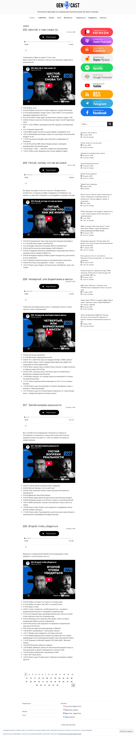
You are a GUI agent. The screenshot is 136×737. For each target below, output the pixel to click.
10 (56, 674)
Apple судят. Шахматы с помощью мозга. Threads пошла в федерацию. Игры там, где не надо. (96, 287)
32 (47, 681)
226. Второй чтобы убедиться (40, 526)
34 (55, 681)
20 (47, 678)
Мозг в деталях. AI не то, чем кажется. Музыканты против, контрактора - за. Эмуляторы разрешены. (97, 258)
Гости (59, 18)
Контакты (103, 18)
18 (39, 678)
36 (64, 681)
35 (59, 681)
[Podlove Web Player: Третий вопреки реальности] (49, 418)
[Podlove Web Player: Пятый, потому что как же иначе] (49, 176)
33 (51, 681)
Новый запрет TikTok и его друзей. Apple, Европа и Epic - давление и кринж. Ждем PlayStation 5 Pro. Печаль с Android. (97, 302)
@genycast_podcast (71, 710)
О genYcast (42, 18)
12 (64, 674)
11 (60, 674)
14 (72, 674)
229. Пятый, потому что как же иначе (45, 162)
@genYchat (77, 713)
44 (57, 685)
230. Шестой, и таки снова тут (40, 29)
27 (27, 681)
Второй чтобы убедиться (89, 174)
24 (64, 678)
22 (55, 678)
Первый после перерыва (89, 184)
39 (37, 685)
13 (68, 674)
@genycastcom (70, 717)
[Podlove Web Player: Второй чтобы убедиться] (49, 539)
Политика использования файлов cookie (69, 734)
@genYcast (68, 713)
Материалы (68, 18)
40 (41, 685)
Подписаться (81, 18)
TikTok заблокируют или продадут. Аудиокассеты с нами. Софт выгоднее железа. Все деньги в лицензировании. (97, 213)
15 (27, 678)
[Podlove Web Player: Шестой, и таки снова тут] (49, 43)
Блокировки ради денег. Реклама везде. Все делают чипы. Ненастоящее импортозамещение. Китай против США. (97, 243)
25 (68, 678)
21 (51, 678)
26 (72, 678)
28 (31, 681)
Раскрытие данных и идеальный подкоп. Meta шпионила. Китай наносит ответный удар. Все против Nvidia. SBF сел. (96, 273)
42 (49, 685)
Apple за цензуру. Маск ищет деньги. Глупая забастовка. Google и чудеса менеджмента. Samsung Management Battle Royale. (95, 228)
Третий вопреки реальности (90, 163)
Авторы (51, 18)
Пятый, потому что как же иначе (91, 143)
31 (43, 681)
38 (72, 681)
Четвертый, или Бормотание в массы (93, 153)
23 (59, 678)
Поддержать (92, 18)
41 (45, 685)
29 (35, 681)
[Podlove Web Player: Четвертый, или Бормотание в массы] (49, 292)
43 (53, 685)
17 (35, 678)
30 (39, 681)
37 (68, 681)
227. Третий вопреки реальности (42, 405)
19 (43, 678)
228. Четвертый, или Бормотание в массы (48, 279)
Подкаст (32, 18)
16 (31, 678)
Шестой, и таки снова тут (89, 133)
